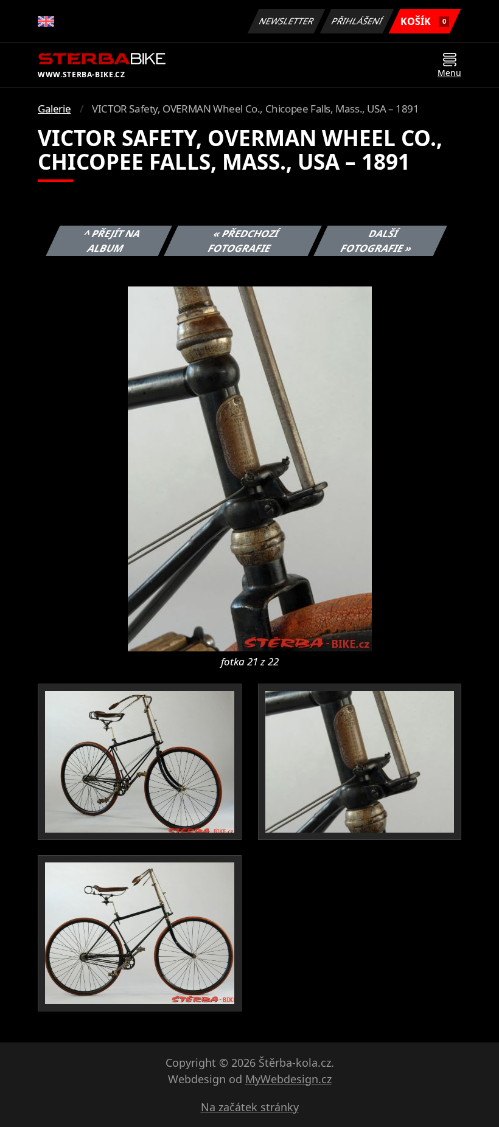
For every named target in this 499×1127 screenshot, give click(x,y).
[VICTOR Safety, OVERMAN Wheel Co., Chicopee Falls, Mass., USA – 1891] (250, 467)
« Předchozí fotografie (243, 241)
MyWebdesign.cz (288, 1079)
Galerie (54, 109)
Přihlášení (357, 21)
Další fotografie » (376, 241)
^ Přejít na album (113, 241)
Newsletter (286, 21)
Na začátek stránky (250, 1107)
